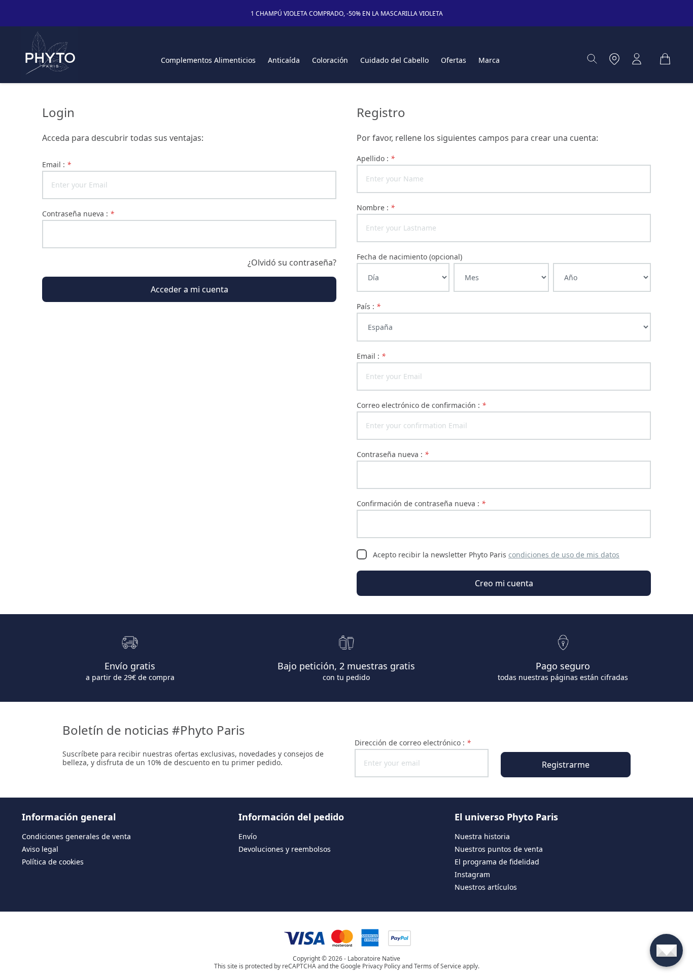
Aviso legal (40, 849)
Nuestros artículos (486, 887)
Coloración (330, 60)
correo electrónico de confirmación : (421, 405)
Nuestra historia (482, 836)
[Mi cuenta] (637, 59)
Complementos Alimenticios (208, 60)
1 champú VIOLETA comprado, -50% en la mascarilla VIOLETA (347, 13)
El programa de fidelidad (497, 861)
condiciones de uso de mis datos (563, 554)
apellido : (376, 158)
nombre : (376, 207)
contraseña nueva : (78, 213)
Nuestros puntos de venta (499, 849)
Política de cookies (53, 861)
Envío (247, 836)
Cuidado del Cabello (394, 60)
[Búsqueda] (592, 59)
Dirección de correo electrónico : (413, 742)
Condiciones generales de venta (76, 836)
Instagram (472, 874)
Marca (489, 60)
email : (56, 164)
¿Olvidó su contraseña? (292, 262)
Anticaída (284, 60)
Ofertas (453, 60)
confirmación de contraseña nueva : (421, 503)
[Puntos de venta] (614, 59)
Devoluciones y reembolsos (284, 849)
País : (368, 306)
